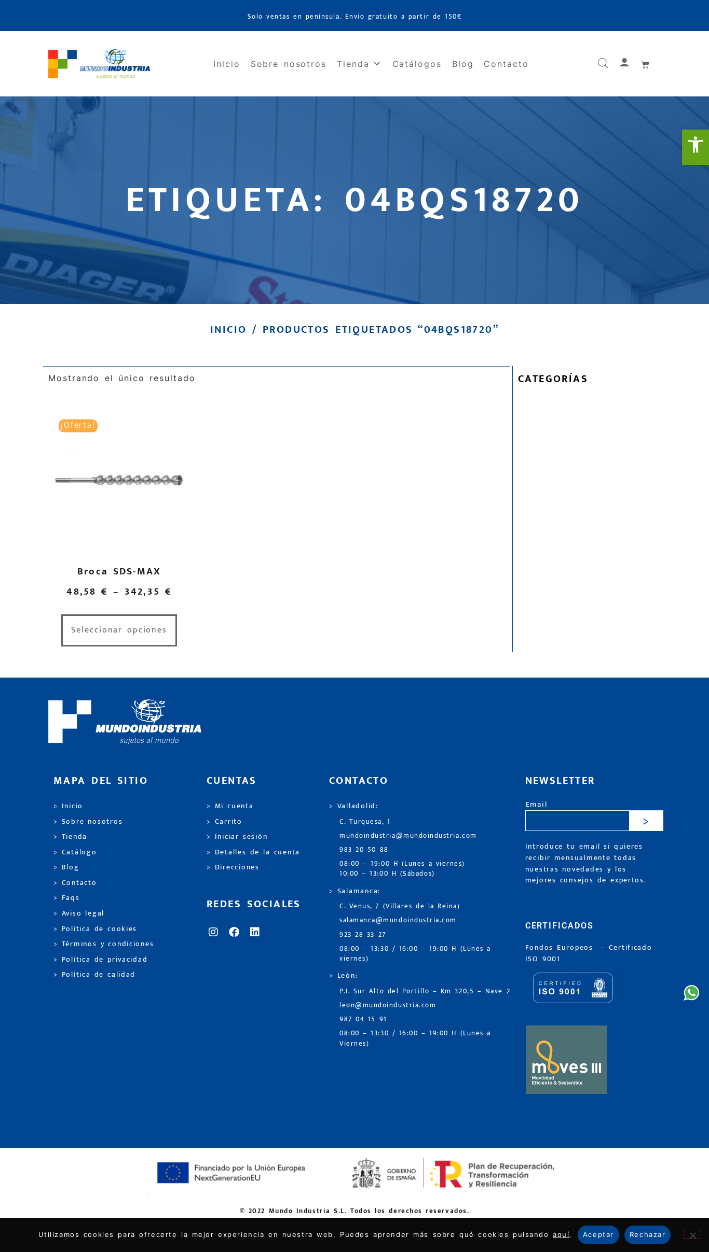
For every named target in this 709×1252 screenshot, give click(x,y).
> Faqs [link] (66, 898)
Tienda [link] (353, 64)
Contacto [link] (506, 64)
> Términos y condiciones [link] (103, 944)
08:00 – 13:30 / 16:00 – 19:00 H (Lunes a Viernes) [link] (415, 1038)
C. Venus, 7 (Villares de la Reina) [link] (399, 906)
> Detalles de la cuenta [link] (253, 852)
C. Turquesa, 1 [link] (365, 822)
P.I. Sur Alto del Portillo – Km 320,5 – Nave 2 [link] (424, 991)
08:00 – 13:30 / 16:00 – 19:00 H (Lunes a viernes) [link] (415, 954)
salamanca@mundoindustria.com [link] (398, 920)
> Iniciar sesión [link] (237, 837)
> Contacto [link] (75, 883)
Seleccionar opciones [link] (119, 630)
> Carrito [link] (224, 821)
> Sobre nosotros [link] (87, 821)
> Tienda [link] (70, 837)
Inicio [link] (226, 64)
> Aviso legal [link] (78, 913)
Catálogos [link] (417, 64)
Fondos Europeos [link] (561, 947)
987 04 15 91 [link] (363, 1019)
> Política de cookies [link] (95, 929)
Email (536, 805)
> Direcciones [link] (233, 867)
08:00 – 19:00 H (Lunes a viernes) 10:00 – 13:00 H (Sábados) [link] (402, 869)
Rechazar (647, 1234)
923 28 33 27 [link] (362, 935)
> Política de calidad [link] (94, 974)
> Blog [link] (66, 867)
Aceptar (598, 1234)
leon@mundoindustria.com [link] (387, 1005)
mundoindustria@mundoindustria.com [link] (408, 836)
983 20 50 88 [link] (364, 850)
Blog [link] (463, 64)
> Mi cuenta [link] (230, 806)
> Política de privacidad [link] (100, 959)
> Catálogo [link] (75, 852)
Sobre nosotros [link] (288, 64)
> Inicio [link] (68, 806)
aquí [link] (561, 1234)
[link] (695, 147)
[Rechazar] (692, 1234)
